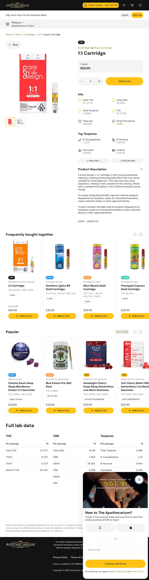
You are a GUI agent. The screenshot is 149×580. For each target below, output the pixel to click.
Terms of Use (78, 557)
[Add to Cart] (99, 81)
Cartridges (29, 34)
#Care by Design (103, 47)
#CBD (119, 124)
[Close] (139, 480)
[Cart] (132, 5)
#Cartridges (84, 47)
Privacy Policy (60, 557)
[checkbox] (12, 295)
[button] (110, 169)
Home (9, 34)
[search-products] (124, 5)
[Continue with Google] (100, 528)
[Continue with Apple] (131, 528)
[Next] (141, 234)
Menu (18, 34)
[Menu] (140, 5)
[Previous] (135, 234)
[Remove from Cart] (82, 81)
